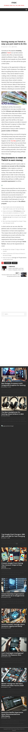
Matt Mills (15, 46)
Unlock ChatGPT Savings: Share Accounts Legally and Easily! (13, 625)
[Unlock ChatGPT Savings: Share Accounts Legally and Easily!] (14, 622)
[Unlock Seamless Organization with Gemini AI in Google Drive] (14, 591)
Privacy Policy (16, 728)
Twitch (9, 53)
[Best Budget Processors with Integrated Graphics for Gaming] (14, 381)
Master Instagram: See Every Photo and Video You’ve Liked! (12, 684)
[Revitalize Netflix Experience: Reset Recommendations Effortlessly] (14, 710)
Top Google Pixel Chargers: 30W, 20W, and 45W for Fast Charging (13, 535)
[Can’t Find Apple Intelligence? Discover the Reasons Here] (14, 650)
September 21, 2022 (7, 46)
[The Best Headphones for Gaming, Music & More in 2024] (14, 409)
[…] (16, 543)
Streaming (7, 263)
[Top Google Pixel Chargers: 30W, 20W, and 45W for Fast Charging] (14, 532)
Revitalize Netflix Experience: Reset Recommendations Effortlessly (12, 714)
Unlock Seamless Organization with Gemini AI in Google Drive (12, 595)
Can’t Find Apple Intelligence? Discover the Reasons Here (12, 654)
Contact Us (22, 728)
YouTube (13, 141)
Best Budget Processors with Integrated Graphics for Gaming (13, 384)
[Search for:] (14, 314)
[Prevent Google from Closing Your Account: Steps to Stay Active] (14, 560)
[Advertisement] (14, 25)
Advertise (14, 730)
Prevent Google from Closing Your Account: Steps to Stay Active (12, 565)
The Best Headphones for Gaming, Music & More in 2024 (12, 413)
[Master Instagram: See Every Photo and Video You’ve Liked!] (14, 681)
